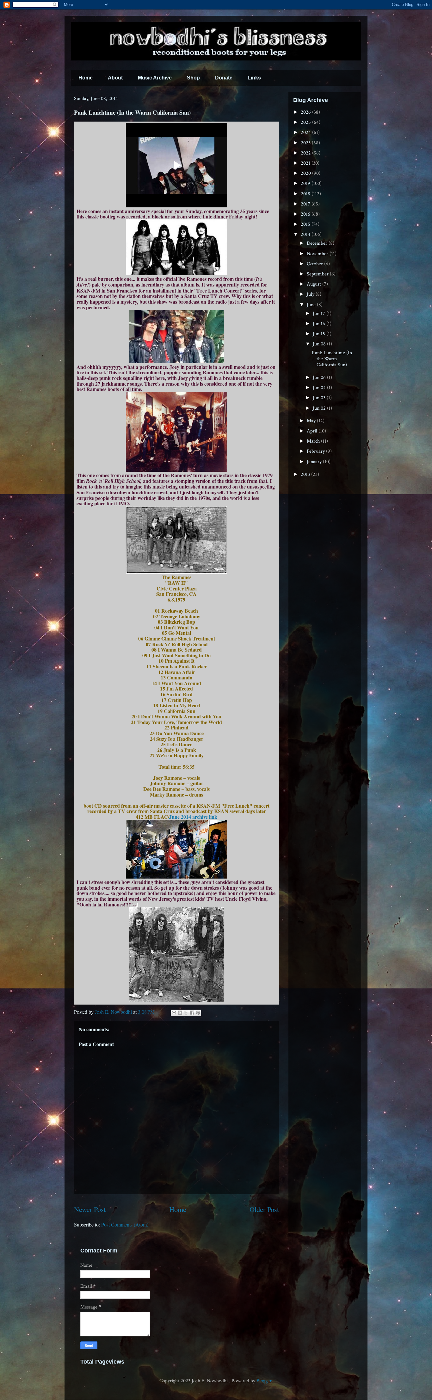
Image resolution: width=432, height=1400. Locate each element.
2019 (306, 183)
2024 (306, 132)
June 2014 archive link (193, 816)
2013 (306, 474)
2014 (306, 234)
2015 (306, 224)
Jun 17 (319, 313)
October (315, 264)
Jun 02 (320, 408)
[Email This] (174, 1013)
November (318, 253)
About (115, 77)
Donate (223, 77)
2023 (306, 143)
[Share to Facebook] (192, 1013)
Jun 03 (320, 397)
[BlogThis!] (180, 1013)
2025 (306, 122)
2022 (306, 153)
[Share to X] (186, 1013)
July (311, 294)
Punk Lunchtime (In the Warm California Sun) (332, 359)
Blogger (264, 1381)
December (318, 243)
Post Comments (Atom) (124, 1224)
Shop (193, 77)
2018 (306, 194)
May (312, 421)
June (312, 304)
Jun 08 (320, 344)
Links (254, 77)
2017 (306, 204)
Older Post (264, 1209)
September (318, 274)
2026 (306, 112)
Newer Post (90, 1209)
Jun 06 (320, 377)
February (316, 451)
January (315, 461)
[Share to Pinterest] (198, 1013)
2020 (306, 173)
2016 (306, 214)
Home (85, 77)
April (312, 431)
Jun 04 (320, 387)
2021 (306, 163)
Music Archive (155, 77)
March (314, 441)
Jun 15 (319, 334)
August (314, 284)
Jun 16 (319, 323)
